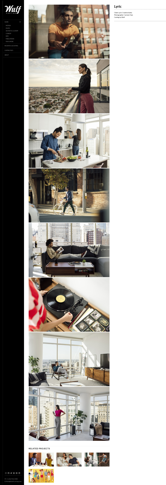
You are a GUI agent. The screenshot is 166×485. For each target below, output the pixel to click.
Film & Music (10, 41)
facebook (8, 473)
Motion (8, 25)
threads (22, 473)
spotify (14, 473)
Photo (8, 28)
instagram (6, 473)
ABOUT (7, 55)
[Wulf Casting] (13, 10)
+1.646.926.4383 (12, 479)
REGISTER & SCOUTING (11, 45)
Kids (7, 36)
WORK (6, 22)
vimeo (16, 473)
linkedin (19, 473)
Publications (10, 39)
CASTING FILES (9, 50)
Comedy (8, 33)
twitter (11, 473)
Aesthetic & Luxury (12, 31)
